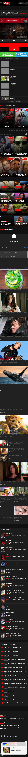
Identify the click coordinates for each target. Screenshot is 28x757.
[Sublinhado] (5, 257)
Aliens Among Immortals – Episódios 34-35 (14, 679)
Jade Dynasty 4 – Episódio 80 (11, 655)
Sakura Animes (4, 727)
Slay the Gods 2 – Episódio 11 (11, 699)
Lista (14, 49)
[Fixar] (6, 257)
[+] (15, 256)
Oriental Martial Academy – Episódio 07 (13, 703)
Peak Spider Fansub (13, 727)
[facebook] (1, 736)
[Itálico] (3, 257)
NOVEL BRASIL (3, 728)
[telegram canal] (10, 736)
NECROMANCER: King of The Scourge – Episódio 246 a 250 (15, 671)
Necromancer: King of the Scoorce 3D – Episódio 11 (15, 659)
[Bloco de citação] (12, 257)
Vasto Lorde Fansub (14, 725)
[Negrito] (1, 257)
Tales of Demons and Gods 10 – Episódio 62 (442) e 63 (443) (15, 687)
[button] (9, 130)
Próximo (23, 49)
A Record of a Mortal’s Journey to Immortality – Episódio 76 (15, 683)
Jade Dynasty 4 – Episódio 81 (11, 651)
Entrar (21, 3)
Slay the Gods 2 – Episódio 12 (11, 695)
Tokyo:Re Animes (4, 725)
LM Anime (21, 727)
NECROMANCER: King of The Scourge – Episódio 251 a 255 (15, 667)
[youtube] (16, 736)
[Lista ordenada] (8, 257)
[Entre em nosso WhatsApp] (7, 54)
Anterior (4, 49)
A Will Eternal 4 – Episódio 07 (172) (12, 647)
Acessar (26, 247)
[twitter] (7, 736)
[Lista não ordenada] (10, 257)
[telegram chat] (13, 736)
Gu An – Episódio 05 (9, 691)
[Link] (13, 257)
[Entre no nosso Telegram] (21, 54)
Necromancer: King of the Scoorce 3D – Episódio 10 (15, 663)
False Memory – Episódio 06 (11, 675)
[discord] (4, 736)
